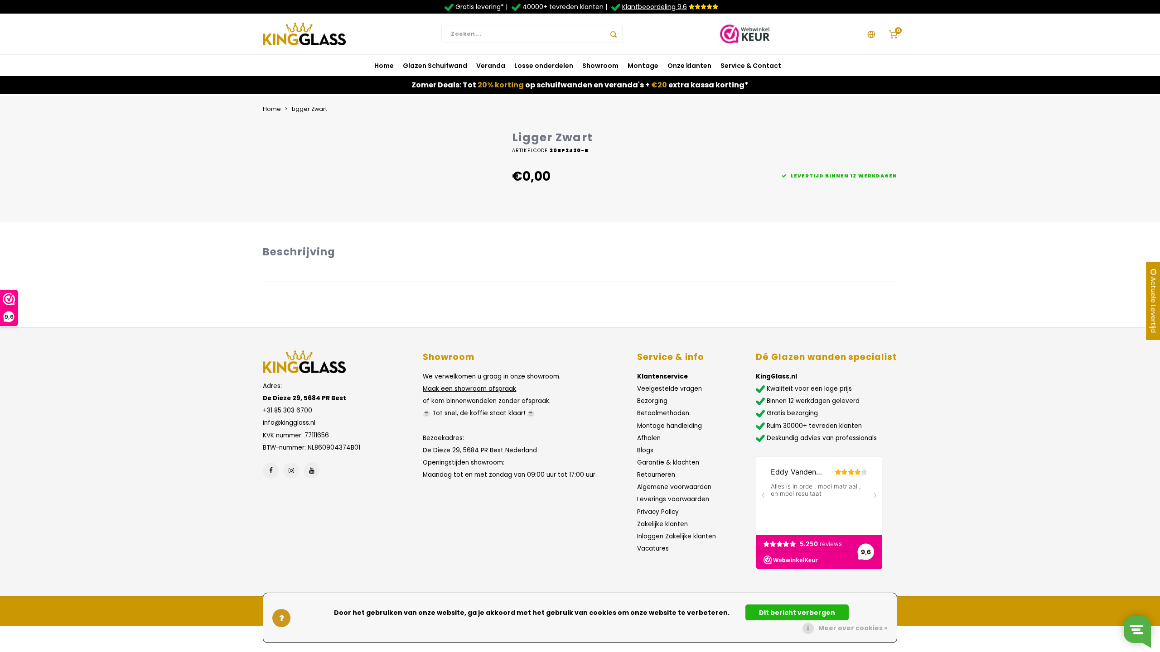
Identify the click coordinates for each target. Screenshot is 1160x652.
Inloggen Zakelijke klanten (676, 536)
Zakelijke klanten (662, 524)
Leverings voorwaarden (673, 499)
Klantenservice (662, 376)
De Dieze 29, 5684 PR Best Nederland (480, 450)
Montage (643, 65)
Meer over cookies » (853, 628)
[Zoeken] (613, 34)
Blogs (645, 450)
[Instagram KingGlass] (291, 471)
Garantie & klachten (668, 462)
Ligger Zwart (309, 109)
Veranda (490, 65)
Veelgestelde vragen (669, 388)
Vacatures (653, 548)
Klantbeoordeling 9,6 (654, 6)
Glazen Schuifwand (435, 65)
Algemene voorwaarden (674, 487)
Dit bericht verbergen (797, 612)
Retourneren (656, 474)
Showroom (600, 65)
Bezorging (652, 401)
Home (384, 65)
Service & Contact (750, 65)
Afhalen (649, 438)
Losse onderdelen (543, 65)
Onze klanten (689, 65)
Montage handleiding (669, 426)
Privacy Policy (658, 512)
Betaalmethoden (663, 413)
